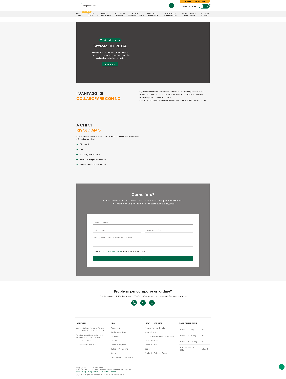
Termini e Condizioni (108, 371)
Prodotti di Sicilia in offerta (156, 353)
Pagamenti (115, 328)
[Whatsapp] (143, 303)
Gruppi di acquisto (118, 344)
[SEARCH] (171, 5)
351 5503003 (202, 1)
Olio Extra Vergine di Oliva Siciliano (159, 336)
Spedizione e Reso (118, 332)
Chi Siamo (115, 336)
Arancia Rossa (150, 332)
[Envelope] (152, 303)
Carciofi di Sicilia (151, 340)
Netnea (101, 376)
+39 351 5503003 (85, 341)
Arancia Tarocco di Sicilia (155, 328)
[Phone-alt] (134, 303)
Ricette (113, 353)
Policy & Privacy (93, 371)
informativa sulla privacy (112, 251)
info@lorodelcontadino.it (87, 344)
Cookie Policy (81, 371)
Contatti (114, 340)
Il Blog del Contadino (119, 349)
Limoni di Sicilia (151, 344)
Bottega (148, 349)
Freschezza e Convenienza (122, 357)
